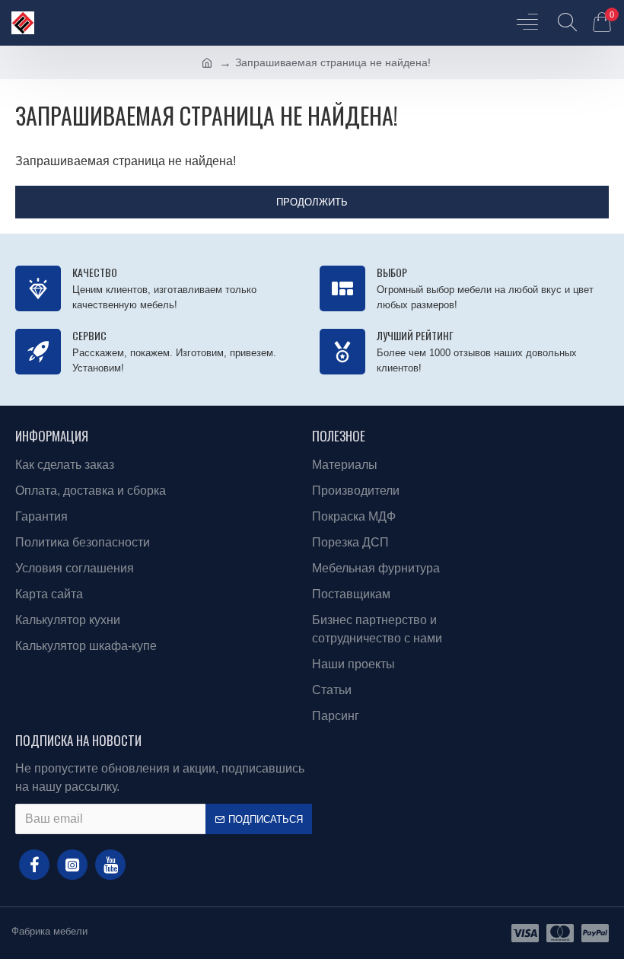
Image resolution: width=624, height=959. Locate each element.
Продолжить (312, 202)
